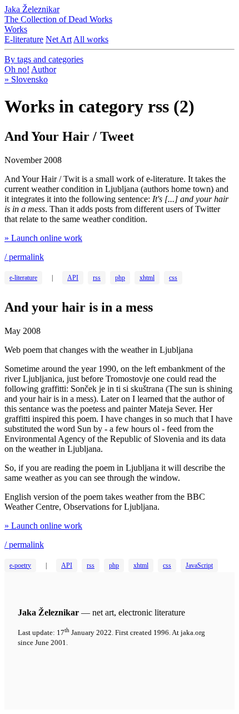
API (72, 278)
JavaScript (199, 565)
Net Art (59, 39)
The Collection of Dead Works (58, 19)
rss (97, 278)
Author (43, 69)
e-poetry (20, 565)
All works (90, 39)
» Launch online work (43, 238)
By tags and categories (43, 59)
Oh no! (16, 69)
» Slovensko (26, 79)
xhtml (147, 278)
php (120, 278)
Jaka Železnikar (31, 9)
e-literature (23, 278)
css (173, 278)
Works (15, 29)
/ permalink (24, 257)
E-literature (23, 39)
